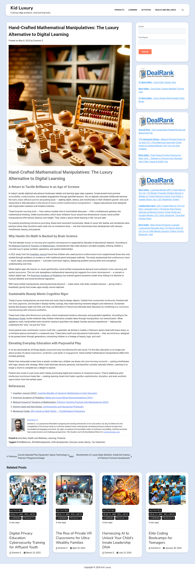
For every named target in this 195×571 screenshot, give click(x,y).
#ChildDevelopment (41, 442)
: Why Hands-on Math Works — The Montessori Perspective (49, 411)
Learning (132, 10)
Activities (146, 10)
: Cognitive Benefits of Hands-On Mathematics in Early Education (55, 393)
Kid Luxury (21, 8)
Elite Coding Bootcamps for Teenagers (160, 538)
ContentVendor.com (111, 432)
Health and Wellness (165, 10)
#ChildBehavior (23, 442)
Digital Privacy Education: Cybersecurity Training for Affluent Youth (27, 540)
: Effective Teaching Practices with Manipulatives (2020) (61, 402)
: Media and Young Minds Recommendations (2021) (53, 397)
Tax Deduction (98, 442)
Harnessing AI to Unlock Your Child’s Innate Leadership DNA (117, 540)
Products (119, 10)
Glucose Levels (76, 442)
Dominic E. (38, 40)
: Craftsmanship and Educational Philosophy (48, 406)
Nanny (87, 442)
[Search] (183, 10)
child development (59, 442)
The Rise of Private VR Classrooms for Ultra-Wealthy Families (74, 538)
